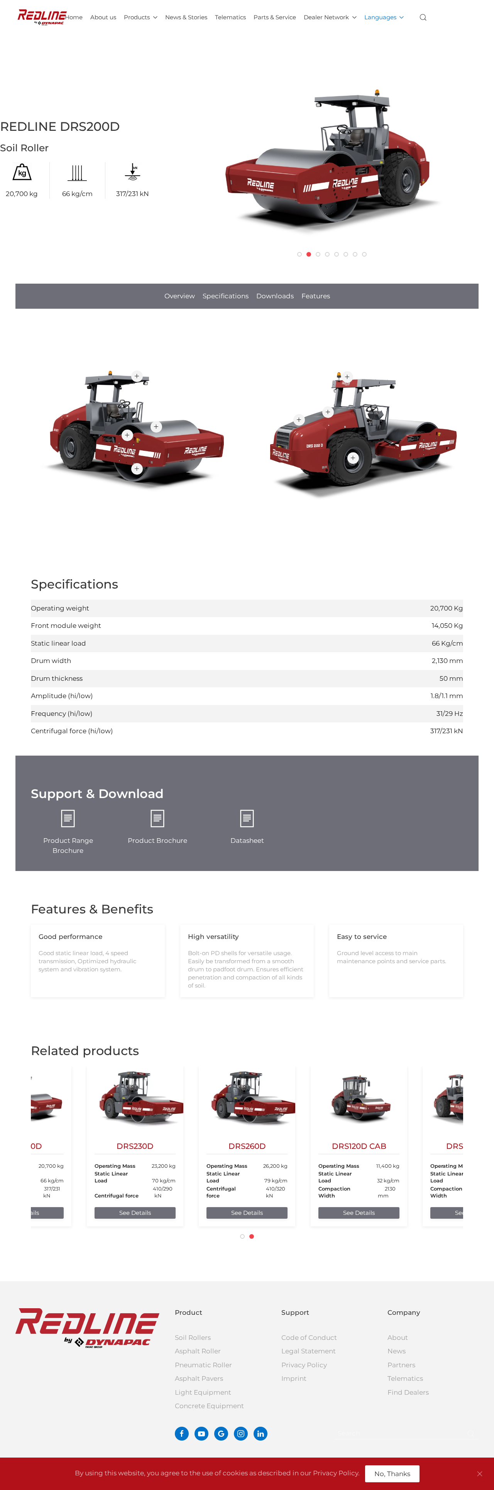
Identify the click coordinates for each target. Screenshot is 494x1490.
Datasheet (247, 840)
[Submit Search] (471, 1433)
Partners (401, 1365)
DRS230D (135, 1146)
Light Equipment (203, 1392)
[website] (221, 1434)
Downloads (275, 296)
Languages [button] (380, 17)
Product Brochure (157, 840)
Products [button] (137, 17)
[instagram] (241, 1434)
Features (315, 296)
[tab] (299, 254)
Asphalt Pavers (199, 1378)
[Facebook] (182, 1434)
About (397, 1337)
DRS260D (247, 1146)
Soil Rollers (193, 1337)
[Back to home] (42, 17)
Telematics (230, 17)
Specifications (226, 296)
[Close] (479, 1473)
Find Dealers (408, 1392)
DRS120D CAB (359, 1146)
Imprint (293, 1378)
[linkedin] (260, 1434)
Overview (179, 296)
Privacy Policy (304, 1365)
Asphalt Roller (198, 1351)
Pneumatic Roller (203, 1365)
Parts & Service (275, 17)
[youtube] (201, 1434)
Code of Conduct (309, 1337)
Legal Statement (308, 1351)
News (396, 1351)
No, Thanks (392, 1474)
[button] (423, 17)
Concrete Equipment (209, 1406)
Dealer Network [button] (326, 17)
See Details (135, 1212)
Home (74, 17)
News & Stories (186, 17)
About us (103, 17)
